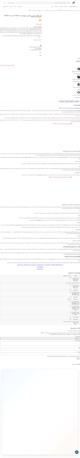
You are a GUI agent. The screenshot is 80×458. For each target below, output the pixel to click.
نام (79, 347)
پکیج (52, 6)
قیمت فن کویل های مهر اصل (75, 249)
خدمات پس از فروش (33, 426)
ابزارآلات (49, 424)
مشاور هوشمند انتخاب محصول (29, 415)
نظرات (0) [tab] (62, 101)
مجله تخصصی (19, 6)
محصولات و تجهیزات (48, 413)
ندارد (70, 297)
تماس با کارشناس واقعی (64, 400)
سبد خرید (34, 421)
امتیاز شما (77, 336)
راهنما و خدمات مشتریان (32, 413)
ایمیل (78, 351)
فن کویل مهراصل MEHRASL (64, 10)
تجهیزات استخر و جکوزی (47, 421)
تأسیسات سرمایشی (44, 415)
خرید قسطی (5, 6)
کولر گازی (61, 6)
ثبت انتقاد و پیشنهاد (18, 424)
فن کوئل (59, 120)
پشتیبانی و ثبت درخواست (32, 424)
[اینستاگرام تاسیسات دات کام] (23, 451)
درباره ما (15, 6)
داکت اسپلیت (56, 6)
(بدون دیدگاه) (39, 24)
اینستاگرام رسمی (19, 426)
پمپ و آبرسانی (48, 419)
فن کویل (71, 10)
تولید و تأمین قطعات (18, 422)
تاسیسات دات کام (45, 265)
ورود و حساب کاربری (33, 419)
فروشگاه (65, 6)
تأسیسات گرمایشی (48, 417)
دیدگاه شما (77, 340)
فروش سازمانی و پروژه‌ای (18, 419)
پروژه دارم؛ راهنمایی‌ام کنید (52, 400)
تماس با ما (11, 6)
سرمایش (75, 10)
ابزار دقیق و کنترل (48, 426)
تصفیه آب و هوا (48, 423)
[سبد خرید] (4, 3)
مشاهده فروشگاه (33, 417)
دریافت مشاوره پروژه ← (21, 443)
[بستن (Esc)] (1, 1)
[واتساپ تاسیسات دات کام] (21, 451)
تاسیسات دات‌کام (19, 413)
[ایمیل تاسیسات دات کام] (18, 451)
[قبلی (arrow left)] (2, 229)
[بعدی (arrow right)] (78, 229)
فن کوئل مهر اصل (72, 120)
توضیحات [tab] (76, 101)
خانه (79, 10)
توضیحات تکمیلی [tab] (69, 101)
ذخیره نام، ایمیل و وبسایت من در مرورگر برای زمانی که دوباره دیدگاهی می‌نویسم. (63, 356)
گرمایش (11, 238)
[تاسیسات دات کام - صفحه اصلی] (73, 2)
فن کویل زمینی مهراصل (53, 10)
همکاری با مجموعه (19, 421)
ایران (70, 317)
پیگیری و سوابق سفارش (33, 423)
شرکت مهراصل (68, 283)
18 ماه (70, 290)
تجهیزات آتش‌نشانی (48, 428)
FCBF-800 (69, 299)
